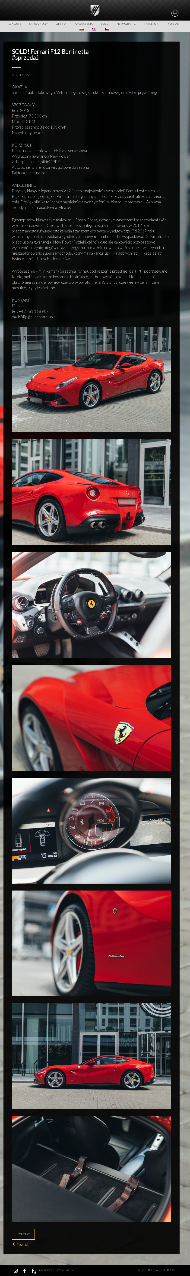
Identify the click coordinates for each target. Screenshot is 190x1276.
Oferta (61, 23)
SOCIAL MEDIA (65, 1270)
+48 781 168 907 (34, 311)
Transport (152, 23)
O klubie (15, 23)
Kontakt (174, 23)
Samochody (38, 23)
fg (33, 1271)
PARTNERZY (46, 1270)
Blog (105, 23)
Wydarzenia (83, 23)
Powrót (22, 1244)
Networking (126, 23)
